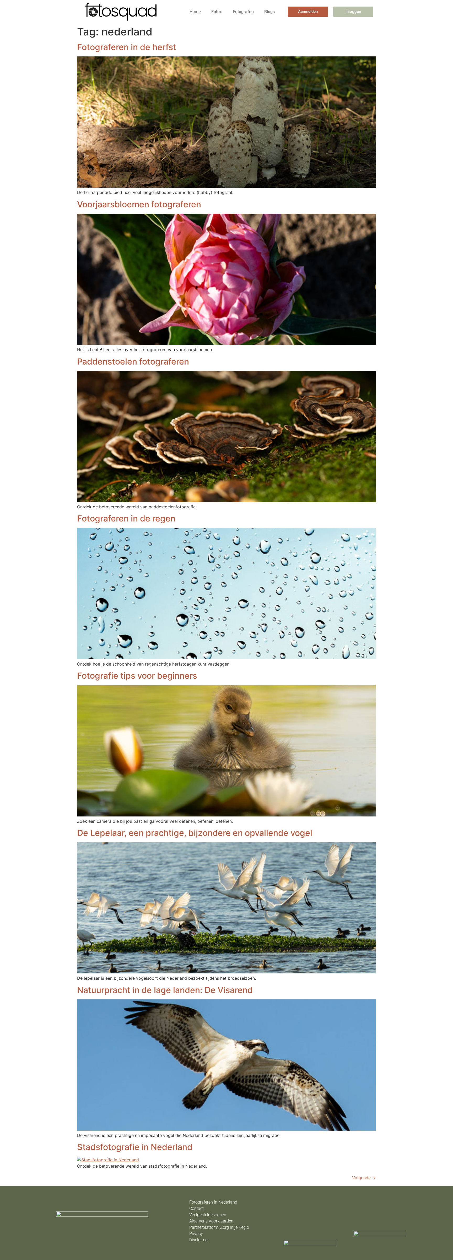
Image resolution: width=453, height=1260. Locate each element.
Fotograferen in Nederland (213, 1202)
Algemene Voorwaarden (211, 1221)
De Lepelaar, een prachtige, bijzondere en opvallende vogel (194, 833)
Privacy (196, 1233)
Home (195, 11)
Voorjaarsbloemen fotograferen (139, 204)
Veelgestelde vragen (207, 1214)
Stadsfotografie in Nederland (134, 1147)
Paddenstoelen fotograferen (133, 361)
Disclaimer (199, 1239)
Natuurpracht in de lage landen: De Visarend (165, 990)
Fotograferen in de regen (126, 518)
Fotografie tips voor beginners (137, 676)
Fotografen (243, 11)
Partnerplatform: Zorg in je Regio (219, 1227)
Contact (196, 1208)
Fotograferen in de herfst (126, 47)
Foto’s (216, 11)
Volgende (364, 1177)
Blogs (269, 11)
